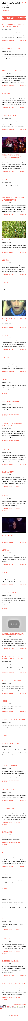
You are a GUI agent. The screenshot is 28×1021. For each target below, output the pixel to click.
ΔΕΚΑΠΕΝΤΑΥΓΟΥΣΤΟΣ (11, 743)
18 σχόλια (11, 648)
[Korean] (22, 1007)
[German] (6, 1007)
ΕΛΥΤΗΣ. (5, 496)
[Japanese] (20, 1007)
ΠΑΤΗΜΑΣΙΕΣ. (7, 832)
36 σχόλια (11, 107)
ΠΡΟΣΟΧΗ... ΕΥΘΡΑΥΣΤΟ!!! (11, 71)
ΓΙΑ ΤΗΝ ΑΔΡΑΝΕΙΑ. (9, 790)
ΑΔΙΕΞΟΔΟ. (6, 939)
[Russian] (15, 1007)
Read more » (23, 40)
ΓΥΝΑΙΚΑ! (5, 357)
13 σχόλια (11, 757)
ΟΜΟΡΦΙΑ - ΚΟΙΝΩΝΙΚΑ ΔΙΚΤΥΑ (14, 720)
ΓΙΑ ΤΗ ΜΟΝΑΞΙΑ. (8, 808)
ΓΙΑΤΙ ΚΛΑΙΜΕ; (7, 282)
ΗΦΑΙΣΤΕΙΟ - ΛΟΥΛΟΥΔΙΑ (11, 681)
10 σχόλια (11, 975)
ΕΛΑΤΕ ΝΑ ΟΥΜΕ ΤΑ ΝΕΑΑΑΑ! (13, 634)
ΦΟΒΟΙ (4, 701)
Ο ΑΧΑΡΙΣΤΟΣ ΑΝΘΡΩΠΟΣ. (12, 49)
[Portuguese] (18, 1007)
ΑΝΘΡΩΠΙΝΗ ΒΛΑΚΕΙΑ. (10, 402)
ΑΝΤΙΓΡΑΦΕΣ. (7, 450)
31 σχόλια (11, 85)
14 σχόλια (11, 171)
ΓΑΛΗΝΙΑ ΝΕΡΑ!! (8, 472)
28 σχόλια (11, 672)
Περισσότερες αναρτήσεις (19, 1004)
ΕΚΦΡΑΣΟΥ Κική (11, 2)
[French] (3, 1007)
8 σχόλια (11, 327)
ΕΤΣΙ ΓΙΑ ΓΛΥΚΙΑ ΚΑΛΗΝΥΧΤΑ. (13, 983)
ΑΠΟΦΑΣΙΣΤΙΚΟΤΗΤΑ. (10, 593)
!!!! (3, 897)
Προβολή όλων (21, 17)
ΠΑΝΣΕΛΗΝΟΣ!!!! (8, 535)
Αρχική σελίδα (5, 10)
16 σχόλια (11, 63)
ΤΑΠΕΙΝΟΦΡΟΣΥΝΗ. (9, 115)
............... (5, 335)
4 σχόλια (11, 190)
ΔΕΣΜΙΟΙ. (5, 260)
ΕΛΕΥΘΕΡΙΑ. (6, 919)
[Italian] (11, 1007)
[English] (1, 1007)
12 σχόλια (11, 129)
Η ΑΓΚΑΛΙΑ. (6, 93)
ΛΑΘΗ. (4, 852)
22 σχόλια (11, 40)
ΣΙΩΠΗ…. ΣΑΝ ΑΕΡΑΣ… (10, 766)
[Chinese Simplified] (1, 1008)
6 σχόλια (11, 564)
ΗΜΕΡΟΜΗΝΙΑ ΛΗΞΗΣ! (10, 961)
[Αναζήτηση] (22, 2)
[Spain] (8, 1007)
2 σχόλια (11, 542)
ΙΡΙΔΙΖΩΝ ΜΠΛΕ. (8, 240)
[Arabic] (25, 1007)
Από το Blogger (15, 1015)
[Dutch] (13, 1007)
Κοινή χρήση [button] (5, 40)
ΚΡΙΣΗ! (4, 380)
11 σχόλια (11, 464)
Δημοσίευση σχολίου (14, 392)
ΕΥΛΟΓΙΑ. (5, 874)
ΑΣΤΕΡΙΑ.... (6, 550)
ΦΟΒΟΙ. (4, 179)
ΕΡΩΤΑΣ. (5, 572)
